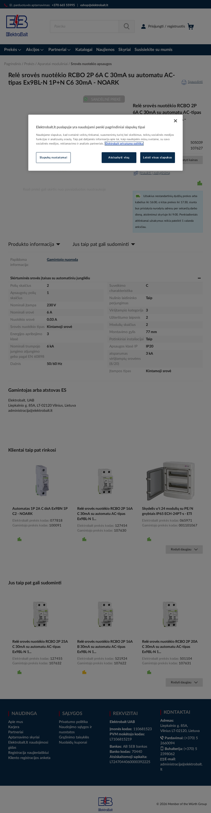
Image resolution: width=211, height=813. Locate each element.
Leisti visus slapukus (157, 157)
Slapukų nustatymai (53, 157)
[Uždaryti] (175, 121)
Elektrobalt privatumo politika (124, 143)
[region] (105, 143)
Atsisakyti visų (118, 157)
